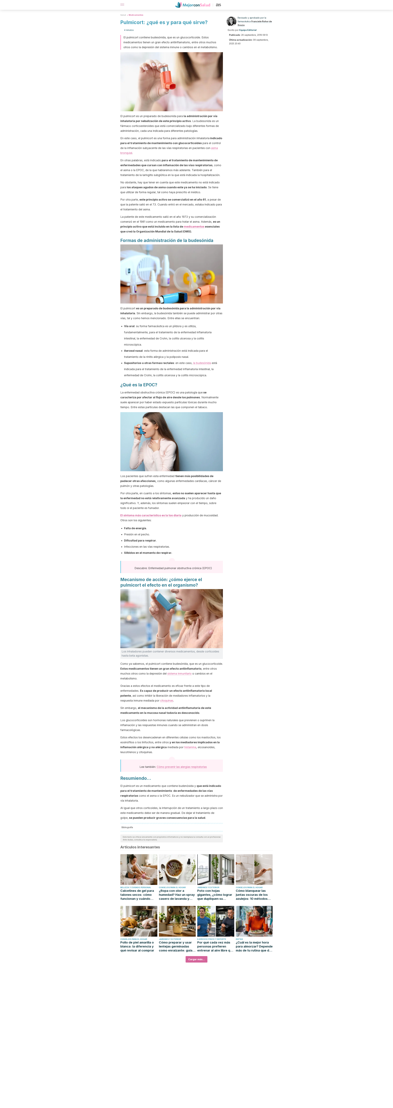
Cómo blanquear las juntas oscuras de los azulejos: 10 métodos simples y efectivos (252, 895)
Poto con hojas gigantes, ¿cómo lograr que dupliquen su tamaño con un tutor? (214, 895)
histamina (190, 747)
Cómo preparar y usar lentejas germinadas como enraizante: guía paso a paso (175, 946)
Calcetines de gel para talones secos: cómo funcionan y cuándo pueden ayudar (137, 895)
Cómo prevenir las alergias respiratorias (182, 766)
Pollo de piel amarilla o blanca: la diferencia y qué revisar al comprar (137, 946)
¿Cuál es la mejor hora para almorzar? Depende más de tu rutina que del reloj (254, 946)
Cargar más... (196, 959)
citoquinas (166, 700)
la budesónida (202, 363)
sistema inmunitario (179, 673)
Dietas (239, 939)
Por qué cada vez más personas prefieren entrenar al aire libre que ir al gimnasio (215, 946)
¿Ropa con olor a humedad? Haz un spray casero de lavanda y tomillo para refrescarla (177, 895)
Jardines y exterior (208, 887)
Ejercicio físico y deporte (211, 939)
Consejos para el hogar (172, 887)
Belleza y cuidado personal (135, 887)
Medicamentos (136, 15)
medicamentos (194, 226)
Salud (123, 15)
